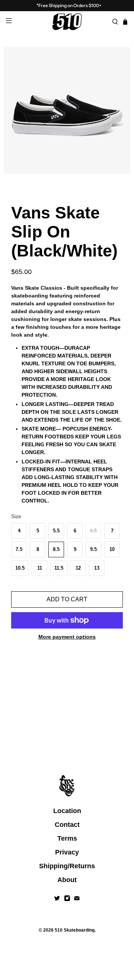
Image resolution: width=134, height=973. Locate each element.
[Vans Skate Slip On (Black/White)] (67, 110)
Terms (67, 838)
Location (67, 811)
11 (39, 568)
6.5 (93, 530)
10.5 (20, 568)
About (67, 880)
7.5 (19, 549)
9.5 (93, 549)
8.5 (56, 549)
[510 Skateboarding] (67, 21)
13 (96, 568)
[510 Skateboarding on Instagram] (67, 899)
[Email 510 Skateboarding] (77, 899)
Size (16, 516)
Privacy (67, 852)
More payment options (67, 637)
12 (78, 568)
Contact (67, 824)
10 (112, 549)
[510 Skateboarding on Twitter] (57, 899)
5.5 (56, 530)
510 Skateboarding (75, 930)
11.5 (58, 568)
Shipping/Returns (67, 866)
